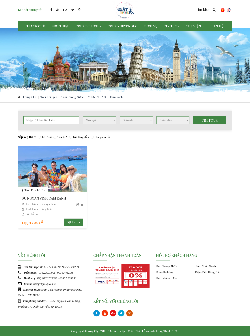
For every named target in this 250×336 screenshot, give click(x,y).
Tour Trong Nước (72, 97)
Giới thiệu (60, 26)
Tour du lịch (87, 26)
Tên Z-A (62, 137)
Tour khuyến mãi (123, 26)
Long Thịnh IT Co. (167, 331)
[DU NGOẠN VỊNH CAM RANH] (52, 191)
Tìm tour (210, 120)
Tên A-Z (47, 137)
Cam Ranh (116, 97)
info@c (37, 284)
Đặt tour (73, 222)
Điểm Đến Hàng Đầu (207, 272)
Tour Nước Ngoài (205, 266)
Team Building (164, 272)
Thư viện (193, 26)
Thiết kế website (145, 331)
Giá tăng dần (81, 137)
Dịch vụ (150, 26)
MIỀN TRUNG (97, 97)
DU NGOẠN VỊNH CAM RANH (44, 198)
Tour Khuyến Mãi (166, 278)
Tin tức (170, 26)
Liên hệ (217, 26)
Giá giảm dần (103, 137)
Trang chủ (36, 26)
